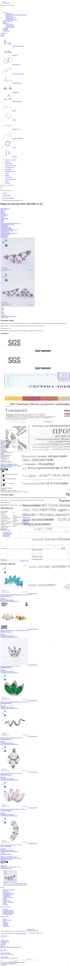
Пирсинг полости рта (11, 17)
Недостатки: (3, 559)
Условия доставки (10, 26)
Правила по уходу (7, 21)
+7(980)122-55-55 (5, 940)
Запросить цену (13, 963)
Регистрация (6, 3)
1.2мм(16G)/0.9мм (5, 446)
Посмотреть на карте (21, 933)
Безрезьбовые (15, 92)
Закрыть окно (4, 865)
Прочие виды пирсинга (11, 19)
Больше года (6, 536)
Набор (2, 225)
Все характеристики (5, 441)
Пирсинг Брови (9, 18)
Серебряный (3, 451)
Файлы (2, 235)
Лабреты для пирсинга (17, 138)
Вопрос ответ (6, 30)
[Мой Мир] (5, 469)
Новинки (5, 909)
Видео (2, 237)
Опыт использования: (6, 530)
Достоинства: (4, 548)
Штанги (14, 110)
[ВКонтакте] (1, 469)
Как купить (6, 23)
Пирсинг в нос (15, 129)
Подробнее (3, 598)
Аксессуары (3, 230)
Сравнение (11, 600)
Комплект (3, 227)
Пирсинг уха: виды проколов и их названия (16, 14)
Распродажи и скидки (8, 911)
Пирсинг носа (9, 13)
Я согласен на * (13, 962)
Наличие (3, 234)
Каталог (3, 34)
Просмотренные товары (6, 868)
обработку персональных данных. (16, 962)
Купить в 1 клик (13, 464)
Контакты (5, 29)
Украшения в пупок (17, 83)
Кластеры (14, 55)
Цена (4, 22)
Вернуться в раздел (5, 223)
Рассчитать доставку (16, 465)
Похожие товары (4, 233)
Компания (5, 28)
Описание (3, 228)
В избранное (3, 601)
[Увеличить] (18, 271)
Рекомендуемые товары (8, 912)
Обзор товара (4, 224)
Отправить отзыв (24, 560)
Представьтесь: (4, 560)
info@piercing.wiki (34, 930)
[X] (7, 469)
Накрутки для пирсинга (18, 46)
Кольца (14, 147)
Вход (4, 1)
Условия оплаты (10, 24)
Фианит (2, 453)
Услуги (5, 12)
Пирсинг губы (9, 16)
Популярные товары (8, 910)
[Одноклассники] (3, 469)
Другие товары (25, 517)
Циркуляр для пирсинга (18, 73)
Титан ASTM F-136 (5, 456)
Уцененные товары (7, 914)
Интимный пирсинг (17, 101)
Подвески (14, 156)
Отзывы (2, 232)
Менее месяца (6, 535)
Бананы (14, 119)
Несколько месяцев (7, 533)
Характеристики (4, 229)
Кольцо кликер (15, 64)
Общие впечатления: (37, 559)
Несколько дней (7, 532)
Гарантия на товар (10, 27)
